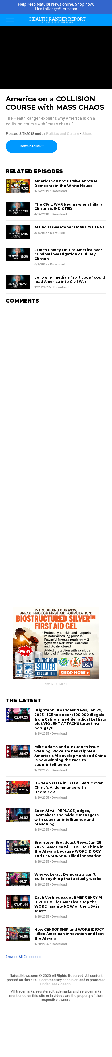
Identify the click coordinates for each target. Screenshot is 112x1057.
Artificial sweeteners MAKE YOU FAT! (70, 227)
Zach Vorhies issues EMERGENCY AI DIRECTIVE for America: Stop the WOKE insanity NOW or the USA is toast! (68, 904)
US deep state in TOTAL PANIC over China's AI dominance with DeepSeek (68, 787)
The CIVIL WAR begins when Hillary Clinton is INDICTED (68, 206)
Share (87, 133)
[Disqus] (56, 380)
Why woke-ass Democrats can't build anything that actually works (67, 876)
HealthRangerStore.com (56, 9)
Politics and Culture (62, 133)
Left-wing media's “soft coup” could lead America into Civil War (69, 279)
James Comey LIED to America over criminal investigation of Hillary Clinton (68, 254)
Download (59, 191)
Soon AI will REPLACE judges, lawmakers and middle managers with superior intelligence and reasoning (66, 817)
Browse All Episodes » (23, 957)
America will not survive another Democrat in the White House (66, 183)
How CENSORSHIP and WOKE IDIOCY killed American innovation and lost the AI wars (69, 933)
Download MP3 (32, 146)
